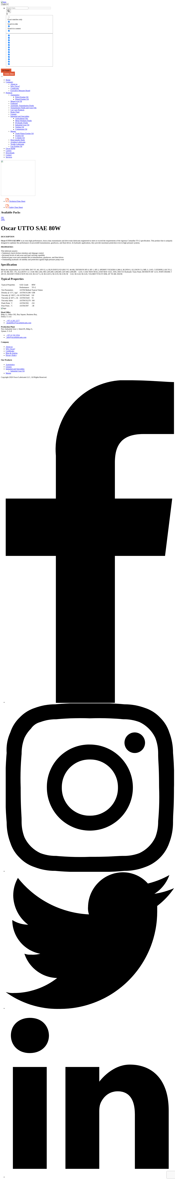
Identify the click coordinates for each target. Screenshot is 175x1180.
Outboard (14, 103)
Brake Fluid (14, 112)
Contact (9, 155)
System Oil (19, 136)
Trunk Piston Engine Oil (24, 133)
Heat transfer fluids (17, 140)
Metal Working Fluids (23, 121)
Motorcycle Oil (16, 101)
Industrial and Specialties (19, 116)
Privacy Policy (11, 355)
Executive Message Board (20, 91)
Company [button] (9, 82)
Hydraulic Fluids (21, 123)
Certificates (14, 88)
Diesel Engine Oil (22, 99)
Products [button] (9, 93)
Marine (13, 131)
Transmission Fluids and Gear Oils (23, 108)
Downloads (10, 153)
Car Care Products (17, 110)
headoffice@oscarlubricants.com (18, 323)
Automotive (14, 95)
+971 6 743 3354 (13, 335)
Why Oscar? (15, 86)
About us (13, 84)
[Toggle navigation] (2, 76)
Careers (8, 151)
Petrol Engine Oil (21, 97)
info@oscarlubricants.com (16, 337)
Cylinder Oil (20, 138)
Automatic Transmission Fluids (22, 106)
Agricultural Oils (21, 118)
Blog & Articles (12, 353)
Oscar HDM (10, 148)
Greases (13, 114)
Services (9, 157)
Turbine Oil (19, 127)
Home (8, 80)
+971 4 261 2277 (13, 321)
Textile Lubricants (17, 144)
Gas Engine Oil (16, 146)
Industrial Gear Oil (22, 125)
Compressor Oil (21, 129)
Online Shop (9, 74)
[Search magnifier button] (8, 11)
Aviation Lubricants (17, 142)
